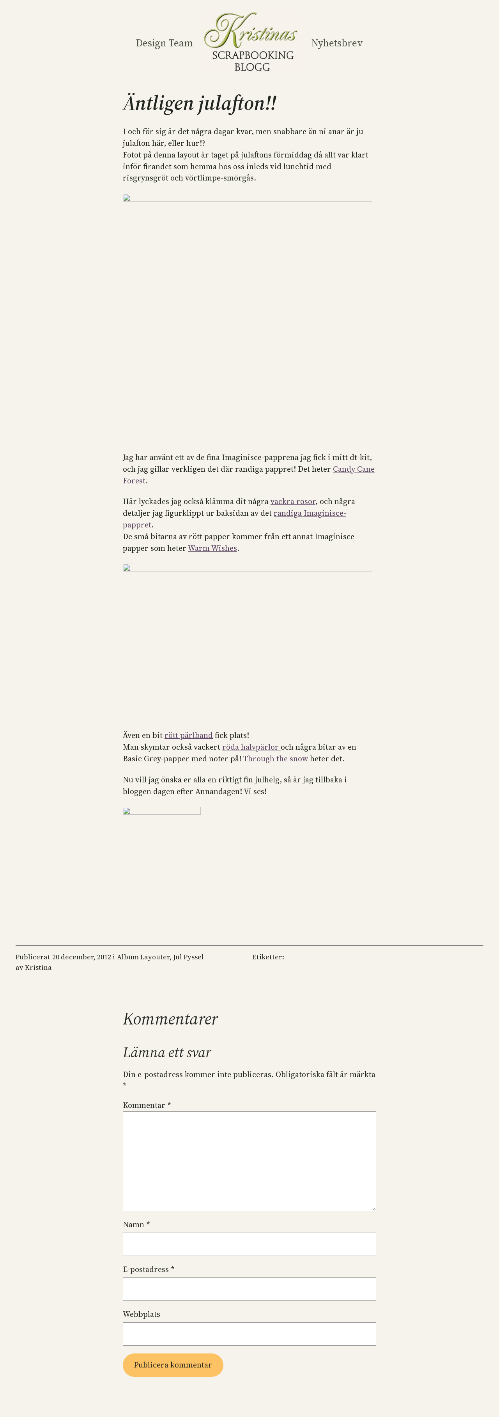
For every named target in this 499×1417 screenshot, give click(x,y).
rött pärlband (189, 735)
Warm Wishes (212, 548)
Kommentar (147, 1105)
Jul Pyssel (188, 957)
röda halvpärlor (251, 746)
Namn (136, 1224)
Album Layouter (143, 957)
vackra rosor (293, 501)
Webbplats (141, 1314)
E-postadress (149, 1269)
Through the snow (275, 758)
